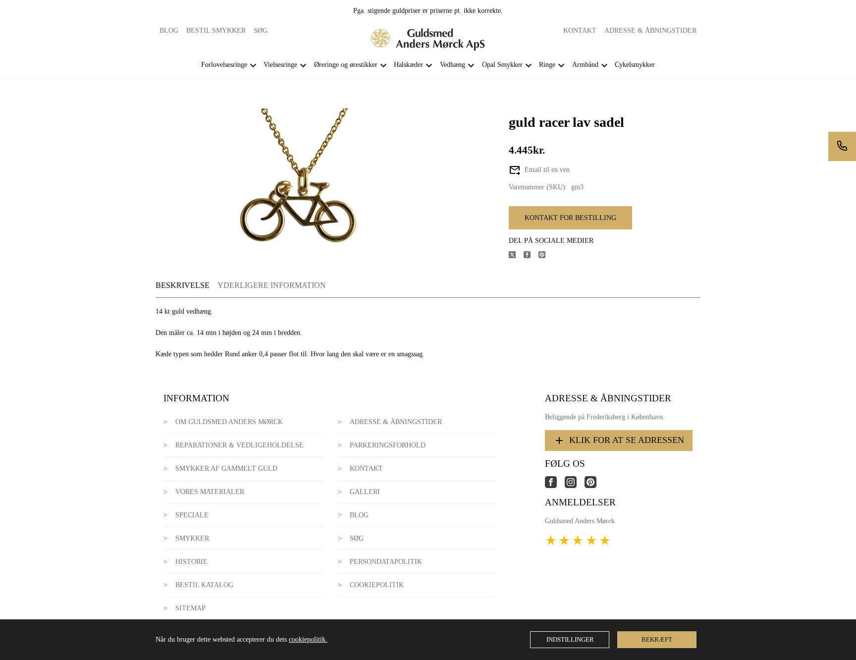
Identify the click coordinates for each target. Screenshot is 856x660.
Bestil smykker (216, 30)
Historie (191, 561)
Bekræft (657, 639)
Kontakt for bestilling (570, 217)
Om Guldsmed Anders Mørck (229, 422)
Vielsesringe (280, 64)
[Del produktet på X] (516, 256)
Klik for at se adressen (626, 440)
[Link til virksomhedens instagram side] (575, 486)
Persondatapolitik (386, 561)
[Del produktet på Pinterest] (545, 256)
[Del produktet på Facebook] (531, 256)
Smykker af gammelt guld (226, 468)
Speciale (192, 515)
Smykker (192, 538)
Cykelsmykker (635, 64)
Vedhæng (452, 64)
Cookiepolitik (377, 585)
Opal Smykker (502, 64)
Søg (261, 30)
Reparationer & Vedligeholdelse (239, 445)
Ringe (547, 64)
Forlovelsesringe (224, 64)
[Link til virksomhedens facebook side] (555, 486)
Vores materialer (209, 491)
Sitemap (190, 608)
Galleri (365, 491)
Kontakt (579, 30)
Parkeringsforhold (388, 445)
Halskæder (408, 64)
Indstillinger (570, 639)
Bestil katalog (204, 585)
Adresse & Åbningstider (650, 30)
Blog (169, 30)
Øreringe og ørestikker (345, 64)
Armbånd (585, 64)
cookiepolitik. (308, 639)
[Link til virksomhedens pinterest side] (594, 486)
